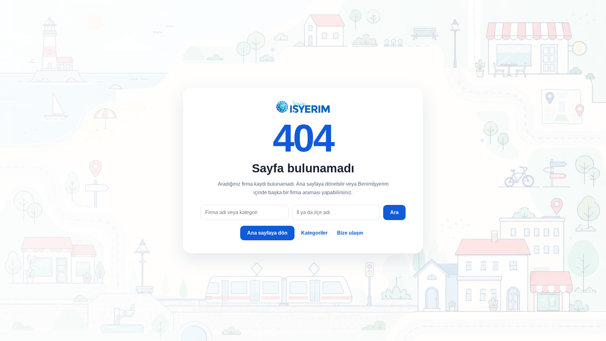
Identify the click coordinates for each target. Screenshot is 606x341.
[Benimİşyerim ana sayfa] (303, 107)
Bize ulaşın (350, 233)
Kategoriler (314, 233)
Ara (394, 212)
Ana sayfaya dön (267, 233)
